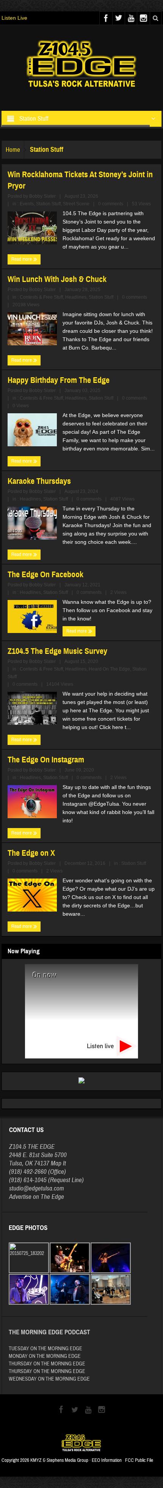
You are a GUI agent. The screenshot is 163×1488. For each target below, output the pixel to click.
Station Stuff (48, 203)
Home (13, 150)
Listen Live (14, 18)
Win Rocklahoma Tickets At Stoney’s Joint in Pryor (80, 180)
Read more (22, 259)
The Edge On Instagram (46, 759)
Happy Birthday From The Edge (59, 380)
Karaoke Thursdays (39, 481)
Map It (58, 1163)
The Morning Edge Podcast (49, 1332)
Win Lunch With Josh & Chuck (57, 279)
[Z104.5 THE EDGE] (81, 64)
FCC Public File (139, 1460)
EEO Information (107, 1460)
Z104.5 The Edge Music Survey (57, 651)
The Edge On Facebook (45, 574)
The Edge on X (31, 853)
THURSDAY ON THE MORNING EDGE (47, 1363)
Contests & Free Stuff (41, 297)
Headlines (75, 297)
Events (27, 203)
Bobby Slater (42, 196)
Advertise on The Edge (36, 1197)
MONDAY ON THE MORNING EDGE (45, 1356)
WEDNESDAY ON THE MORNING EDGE (49, 1379)
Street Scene (76, 203)
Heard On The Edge (109, 669)
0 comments (110, 203)
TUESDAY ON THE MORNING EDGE (45, 1348)
